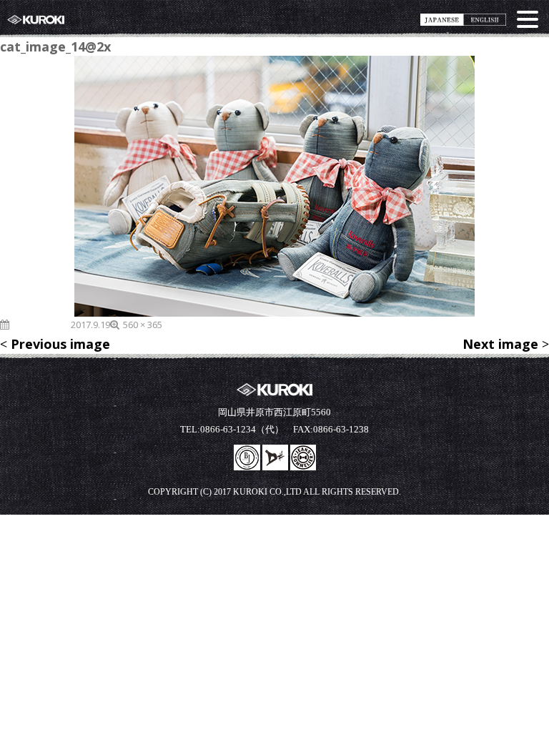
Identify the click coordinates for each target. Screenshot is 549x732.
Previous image (60, 343)
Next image (500, 343)
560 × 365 (142, 324)
